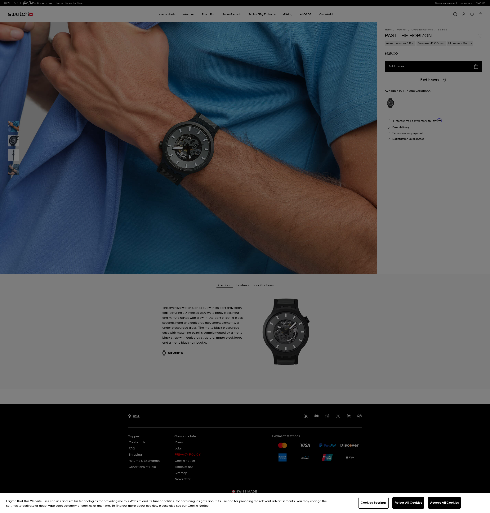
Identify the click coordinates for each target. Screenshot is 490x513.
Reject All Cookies (408, 502)
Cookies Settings (374, 502)
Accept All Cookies (444, 502)
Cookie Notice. (198, 505)
